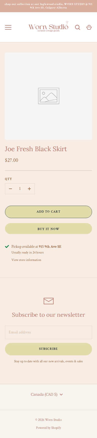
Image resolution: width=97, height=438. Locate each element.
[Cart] (89, 27)
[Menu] (8, 27)
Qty (8, 179)
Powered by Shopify (48, 428)
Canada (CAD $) (44, 394)
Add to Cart (48, 212)
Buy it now (48, 229)
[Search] (77, 27)
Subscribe (48, 349)
